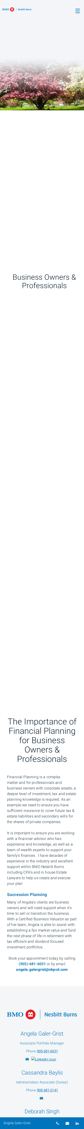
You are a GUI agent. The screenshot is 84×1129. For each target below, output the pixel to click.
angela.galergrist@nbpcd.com (42, 969)
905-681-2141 (47, 1090)
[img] (42, 55)
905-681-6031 (47, 1051)
